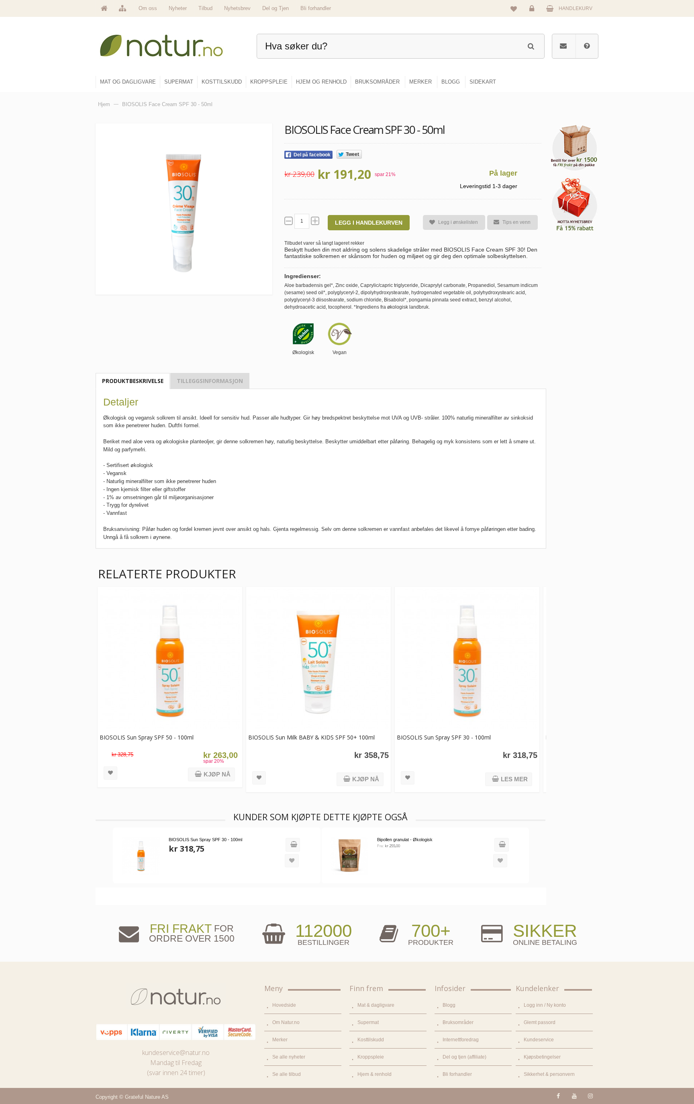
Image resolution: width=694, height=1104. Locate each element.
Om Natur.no (286, 1022)
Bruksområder (458, 1022)
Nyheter (178, 8)
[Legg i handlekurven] (293, 845)
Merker (280, 1040)
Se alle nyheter (288, 1057)
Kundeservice (539, 1040)
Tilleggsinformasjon (210, 381)
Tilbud (205, 8)
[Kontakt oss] (563, 46)
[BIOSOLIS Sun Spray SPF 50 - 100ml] (170, 659)
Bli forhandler (315, 8)
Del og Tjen (275, 8)
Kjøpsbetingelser (542, 1057)
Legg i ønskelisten (458, 222)
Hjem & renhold (374, 1074)
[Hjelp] (587, 46)
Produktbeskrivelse (132, 381)
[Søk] (530, 45)
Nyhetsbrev (237, 8)
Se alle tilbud (286, 1074)
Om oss (148, 8)
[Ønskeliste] (513, 8)
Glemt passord (539, 1022)
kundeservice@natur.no (176, 1052)
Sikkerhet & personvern (549, 1074)
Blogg (449, 1005)
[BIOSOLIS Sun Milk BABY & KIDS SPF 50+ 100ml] (318, 659)
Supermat (368, 1022)
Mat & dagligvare (375, 1005)
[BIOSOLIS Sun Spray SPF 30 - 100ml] (467, 659)
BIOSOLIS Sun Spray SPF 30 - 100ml (444, 737)
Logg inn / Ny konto (545, 1005)
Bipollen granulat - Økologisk (405, 839)
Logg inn (533, 14)
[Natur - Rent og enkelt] (169, 42)
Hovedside (284, 1005)
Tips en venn (516, 222)
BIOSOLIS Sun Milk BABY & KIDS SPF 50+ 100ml (311, 737)
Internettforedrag (461, 1040)
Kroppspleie (370, 1057)
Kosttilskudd (370, 1040)
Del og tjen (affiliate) (464, 1057)
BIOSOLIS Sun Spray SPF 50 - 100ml (147, 737)
